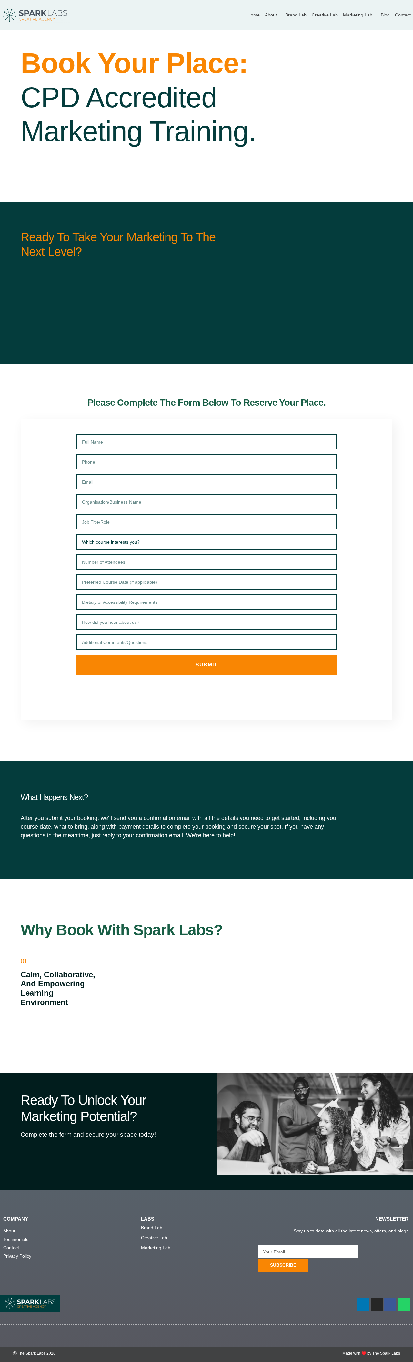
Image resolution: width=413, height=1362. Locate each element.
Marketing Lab (357, 14)
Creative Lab (325, 14)
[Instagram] (377, 1304)
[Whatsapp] (404, 1304)
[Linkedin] (363, 1304)
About (271, 14)
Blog (385, 14)
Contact (403, 14)
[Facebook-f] (390, 1304)
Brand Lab (296, 14)
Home (253, 14)
